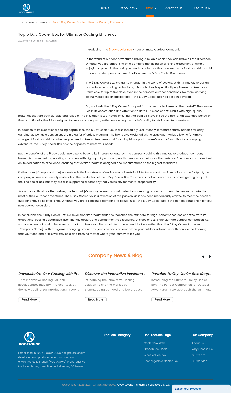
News (150, 8)
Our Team (198, 355)
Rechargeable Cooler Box (161, 361)
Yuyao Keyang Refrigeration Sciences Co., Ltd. (143, 385)
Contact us (173, 8)
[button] (203, 256)
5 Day (113, 49)
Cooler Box (125, 49)
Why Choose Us (202, 349)
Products (127, 8)
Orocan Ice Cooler (156, 349)
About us (200, 8)
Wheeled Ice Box (155, 355)
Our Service (199, 361)
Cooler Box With (154, 343)
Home (105, 8)
